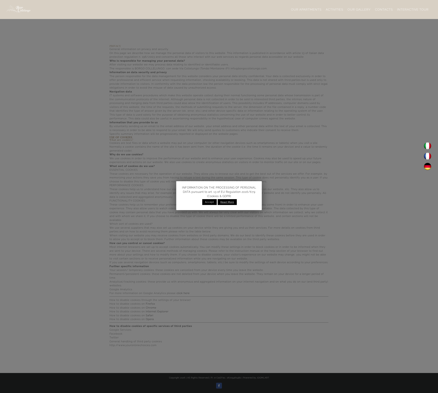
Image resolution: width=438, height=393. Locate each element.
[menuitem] (306, 9)
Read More (227, 202)
